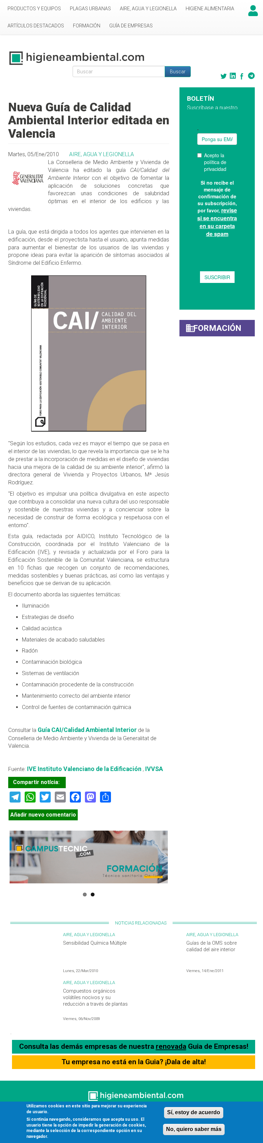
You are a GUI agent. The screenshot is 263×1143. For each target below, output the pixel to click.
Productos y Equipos (34, 8)
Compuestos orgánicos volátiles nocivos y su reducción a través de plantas (95, 997)
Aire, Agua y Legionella (148, 8)
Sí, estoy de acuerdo (193, 1112)
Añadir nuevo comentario (43, 814)
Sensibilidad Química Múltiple (94, 943)
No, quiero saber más (194, 1129)
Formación (86, 25)
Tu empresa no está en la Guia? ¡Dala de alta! (134, 1062)
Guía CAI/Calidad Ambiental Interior (88, 729)
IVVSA (154, 769)
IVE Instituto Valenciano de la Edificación (84, 769)
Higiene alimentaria (210, 8)
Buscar (178, 71)
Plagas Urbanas (90, 8)
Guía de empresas (131, 25)
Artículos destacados (36, 25)
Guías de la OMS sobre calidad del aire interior (211, 946)
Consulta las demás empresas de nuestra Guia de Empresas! (133, 1046)
